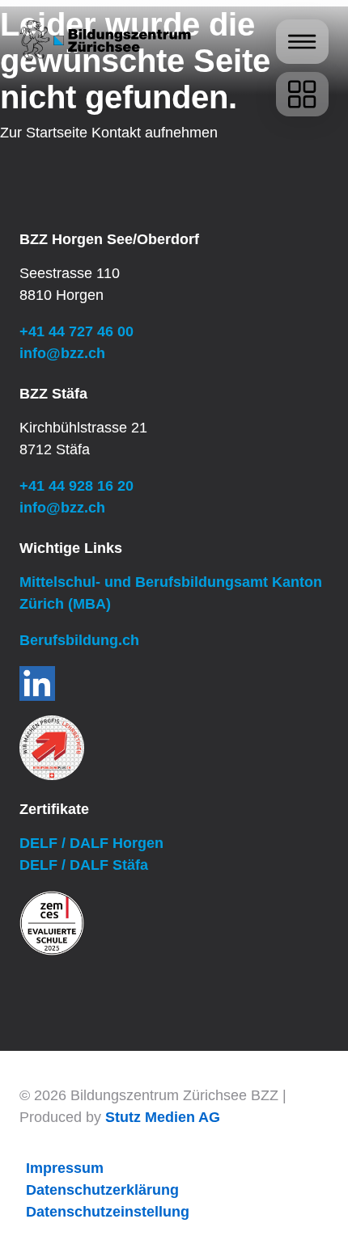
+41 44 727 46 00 (76, 331)
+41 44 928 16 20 (76, 486)
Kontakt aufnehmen (154, 132)
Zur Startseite (43, 132)
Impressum (65, 1168)
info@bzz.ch (62, 353)
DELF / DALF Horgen (91, 843)
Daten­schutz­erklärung (102, 1190)
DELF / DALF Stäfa (83, 865)
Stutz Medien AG (162, 1117)
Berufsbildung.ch (79, 640)
